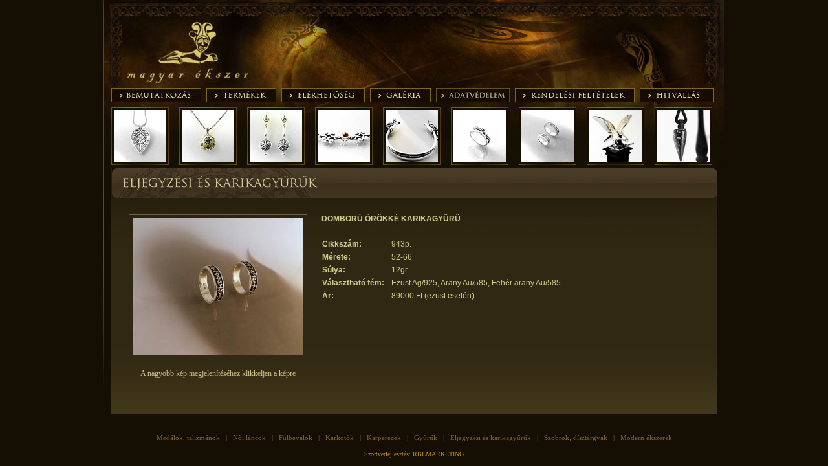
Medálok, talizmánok (188, 437)
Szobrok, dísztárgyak (575, 437)
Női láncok (249, 437)
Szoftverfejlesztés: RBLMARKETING (414, 454)
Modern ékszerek (646, 437)
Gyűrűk (425, 437)
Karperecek (384, 437)
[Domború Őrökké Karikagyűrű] (218, 356)
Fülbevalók (295, 437)
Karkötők (339, 437)
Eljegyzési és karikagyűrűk (490, 437)
